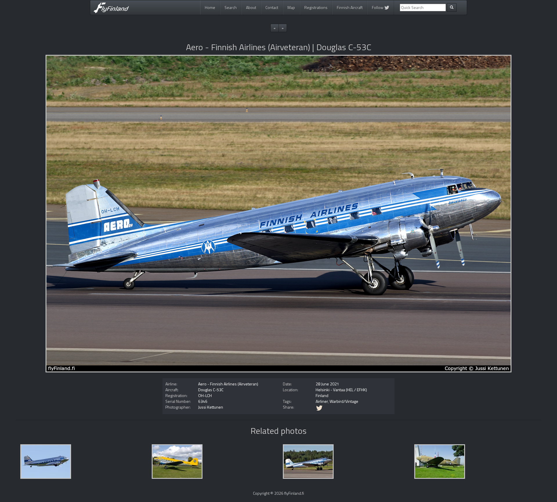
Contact (271, 7)
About (251, 7)
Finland (322, 395)
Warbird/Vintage (344, 401)
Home (210, 7)
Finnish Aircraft (350, 7)
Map (291, 7)
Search (231, 7)
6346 (202, 401)
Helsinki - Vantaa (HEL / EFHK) (341, 390)
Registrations (316, 7)
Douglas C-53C (210, 390)
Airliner (322, 401)
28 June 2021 (327, 384)
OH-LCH (205, 395)
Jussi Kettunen (210, 407)
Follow (378, 7)
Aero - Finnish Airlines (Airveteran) (228, 384)
